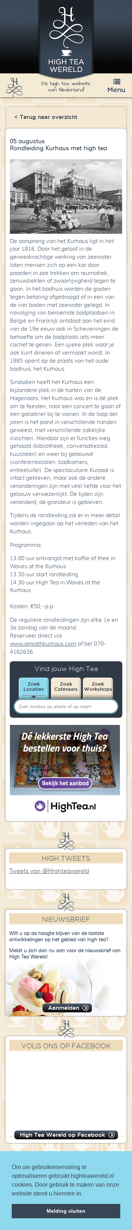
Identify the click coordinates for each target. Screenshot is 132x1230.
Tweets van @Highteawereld (49, 871)
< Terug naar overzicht (45, 117)
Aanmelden (63, 1008)
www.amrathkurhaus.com (43, 644)
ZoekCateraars (66, 686)
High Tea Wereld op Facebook (62, 1135)
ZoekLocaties (33, 686)
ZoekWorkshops (98, 686)
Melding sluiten (66, 1211)
